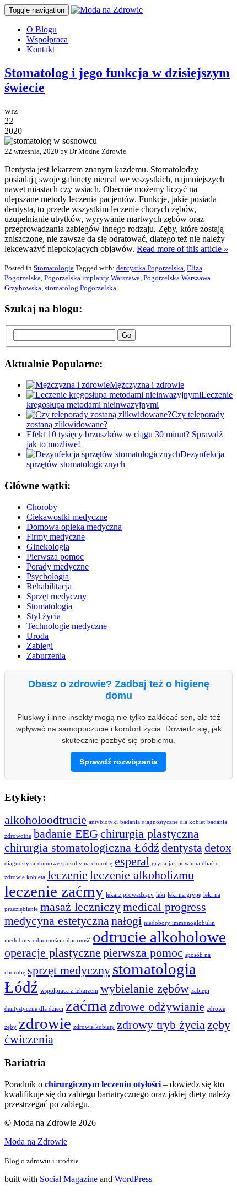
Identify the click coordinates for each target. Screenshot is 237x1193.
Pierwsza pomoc (55, 556)
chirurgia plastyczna (149, 833)
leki (160, 895)
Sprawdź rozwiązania (118, 761)
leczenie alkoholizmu (142, 875)
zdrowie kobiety (94, 1027)
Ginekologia (47, 546)
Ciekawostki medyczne (66, 517)
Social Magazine (69, 1179)
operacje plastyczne (52, 952)
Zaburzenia (46, 655)
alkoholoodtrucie (45, 820)
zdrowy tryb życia (161, 1025)
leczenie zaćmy (54, 891)
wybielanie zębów (144, 988)
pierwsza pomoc (143, 952)
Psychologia (47, 576)
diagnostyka (19, 863)
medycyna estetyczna (56, 921)
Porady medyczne (57, 566)
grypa (159, 863)
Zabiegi (39, 645)
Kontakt (40, 49)
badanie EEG (66, 833)
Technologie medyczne (66, 626)
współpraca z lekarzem (69, 991)
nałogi (126, 921)
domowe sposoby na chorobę (74, 863)
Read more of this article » (182, 248)
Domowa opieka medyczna (74, 527)
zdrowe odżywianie (156, 1006)
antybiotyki (103, 822)
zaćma (86, 1005)
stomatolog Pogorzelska (80, 288)
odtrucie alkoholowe (159, 937)
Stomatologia (54, 268)
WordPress (133, 1179)
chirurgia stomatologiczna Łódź (81, 847)
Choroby (41, 507)
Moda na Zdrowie (35, 1141)
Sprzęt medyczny (56, 596)
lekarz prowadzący (130, 895)
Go (126, 335)
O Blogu (41, 29)
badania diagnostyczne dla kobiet (162, 822)
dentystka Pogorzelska (150, 268)
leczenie (67, 875)
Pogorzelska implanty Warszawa (92, 278)
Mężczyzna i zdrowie (147, 384)
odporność (76, 940)
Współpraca (47, 39)
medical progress (164, 907)
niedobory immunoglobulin (179, 923)
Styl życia (43, 616)
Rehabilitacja (49, 586)
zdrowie (45, 1023)
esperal (132, 861)
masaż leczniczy (80, 907)
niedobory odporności (32, 940)
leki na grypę (184, 895)
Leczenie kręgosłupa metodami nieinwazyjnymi (129, 399)
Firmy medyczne (55, 536)
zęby (218, 1025)
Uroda (37, 636)
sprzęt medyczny (69, 970)
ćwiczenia (28, 1039)
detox (217, 847)
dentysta (181, 847)
